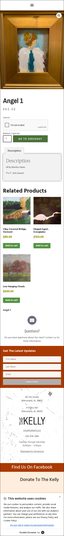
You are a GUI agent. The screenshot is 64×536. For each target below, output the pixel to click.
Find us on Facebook (32, 467)
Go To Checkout (30, 138)
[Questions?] (32, 320)
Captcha (6, 117)
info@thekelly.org (32, 431)
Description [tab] (14, 150)
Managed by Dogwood (32, 451)
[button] (32, 5)
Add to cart (11, 246)
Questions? (32, 330)
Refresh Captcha (11, 134)
